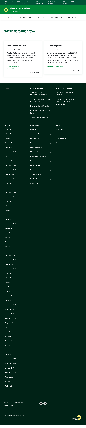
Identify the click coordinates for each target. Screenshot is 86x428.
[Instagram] (45, 403)
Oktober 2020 (9, 314)
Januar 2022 (9, 251)
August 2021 (9, 273)
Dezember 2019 (10, 359)
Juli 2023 (8, 206)
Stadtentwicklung (36, 174)
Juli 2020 (8, 327)
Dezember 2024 (10, 165)
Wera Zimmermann (62, 99)
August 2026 (9, 129)
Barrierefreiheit (35, 138)
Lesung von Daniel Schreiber (40, 106)
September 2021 (10, 269)
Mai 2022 (8, 237)
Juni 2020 (8, 332)
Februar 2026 (9, 147)
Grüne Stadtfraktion (36, 147)
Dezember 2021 (10, 255)
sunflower (16, 417)
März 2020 (8, 345)
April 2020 (8, 341)
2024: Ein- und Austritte (16, 45)
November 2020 (10, 309)
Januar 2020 (9, 354)
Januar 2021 (9, 300)
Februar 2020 (9, 350)
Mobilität (33, 170)
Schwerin (14, 69)
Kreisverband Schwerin (19, 11)
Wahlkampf (63, 66)
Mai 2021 (8, 287)
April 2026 (8, 143)
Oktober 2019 (9, 368)
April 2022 (8, 242)
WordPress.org (60, 143)
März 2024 (8, 188)
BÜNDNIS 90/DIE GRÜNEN (20, 8)
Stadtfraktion (34, 179)
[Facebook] (41, 403)
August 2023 (9, 201)
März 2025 (8, 161)
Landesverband (35, 165)
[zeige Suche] (79, 2)
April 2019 (8, 386)
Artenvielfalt (34, 134)
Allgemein (33, 129)
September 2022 (10, 228)
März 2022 (8, 246)
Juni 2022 (8, 233)
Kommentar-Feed (61, 138)
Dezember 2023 (10, 192)
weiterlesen (34, 73)
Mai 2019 (8, 381)
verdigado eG (32, 417)
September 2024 (10, 179)
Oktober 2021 (9, 264)
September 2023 (10, 197)
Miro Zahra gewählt (55, 45)
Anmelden (59, 129)
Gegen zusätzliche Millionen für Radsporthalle (65, 101)
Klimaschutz (34, 152)
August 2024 (9, 183)
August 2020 (9, 323)
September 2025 (10, 152)
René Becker (60, 92)
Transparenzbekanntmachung (40, 117)
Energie (32, 143)
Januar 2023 (9, 219)
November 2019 (10, 363)
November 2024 (10, 170)
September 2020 (10, 318)
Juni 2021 (8, 282)
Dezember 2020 (10, 305)
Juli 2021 (8, 278)
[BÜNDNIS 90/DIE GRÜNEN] (6, 10)
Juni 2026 (8, 138)
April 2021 (8, 291)
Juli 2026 (8, 134)
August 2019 (9, 377)
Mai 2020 (8, 336)
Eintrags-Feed (60, 134)
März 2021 (8, 296)
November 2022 (10, 224)
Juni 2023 (8, 210)
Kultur (32, 161)
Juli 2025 (8, 156)
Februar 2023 (9, 215)
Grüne (9, 69)
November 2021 (10, 260)
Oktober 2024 (9, 174)
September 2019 (10, 372)
